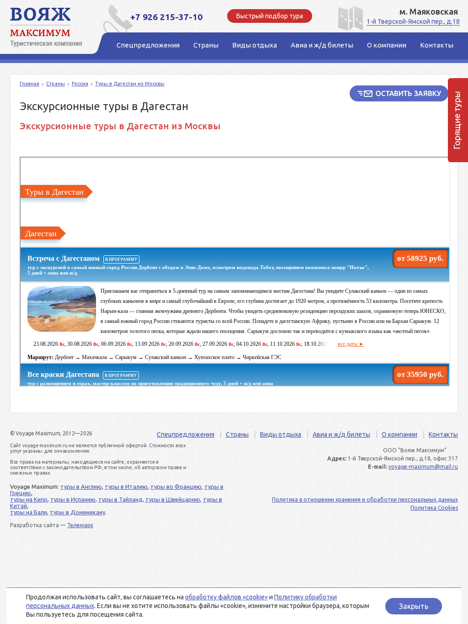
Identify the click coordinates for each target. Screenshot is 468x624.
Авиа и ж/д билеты (341, 434)
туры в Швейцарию (172, 499)
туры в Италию (126, 486)
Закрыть (413, 606)
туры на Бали (28, 512)
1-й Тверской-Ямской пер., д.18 (413, 21)
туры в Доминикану (77, 512)
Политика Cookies (434, 508)
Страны (55, 83)
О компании (399, 434)
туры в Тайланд (120, 499)
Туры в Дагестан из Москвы (130, 83)
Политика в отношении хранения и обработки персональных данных (365, 499)
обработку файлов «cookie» (226, 597)
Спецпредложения (185, 434)
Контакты (443, 434)
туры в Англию (81, 486)
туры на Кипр (29, 499)
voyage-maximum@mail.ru (423, 467)
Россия (80, 83)
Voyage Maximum (51, 27)
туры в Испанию (73, 499)
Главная (29, 83)
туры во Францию (176, 486)
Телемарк (80, 525)
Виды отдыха (280, 434)
